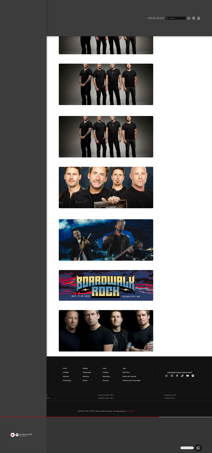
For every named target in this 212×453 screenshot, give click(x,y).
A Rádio (66, 372)
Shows (85, 380)
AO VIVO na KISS (25, 434)
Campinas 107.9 (170, 395)
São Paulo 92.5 (23, 435)
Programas (87, 372)
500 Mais (126, 372)
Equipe (85, 368)
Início (65, 368)
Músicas (66, 376)
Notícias (86, 376)
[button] (198, 448)
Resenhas (106, 376)
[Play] (13, 435)
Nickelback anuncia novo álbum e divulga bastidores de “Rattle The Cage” (86, 61)
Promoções (67, 380)
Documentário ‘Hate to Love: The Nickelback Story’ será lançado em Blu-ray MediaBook (92, 164)
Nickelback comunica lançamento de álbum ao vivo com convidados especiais (88, 307)
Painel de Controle (129, 376)
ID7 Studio (130, 411)
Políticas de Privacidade (131, 380)
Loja (124, 368)
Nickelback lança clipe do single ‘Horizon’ (74, 216)
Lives (104, 368)
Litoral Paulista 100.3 (106, 395)
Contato (106, 372)
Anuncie (106, 380)
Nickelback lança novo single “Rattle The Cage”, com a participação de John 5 (88, 113)
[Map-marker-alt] (17, 434)
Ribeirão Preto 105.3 (106, 398)
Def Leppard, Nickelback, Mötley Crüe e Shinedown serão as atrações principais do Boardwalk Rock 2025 (98, 267)
